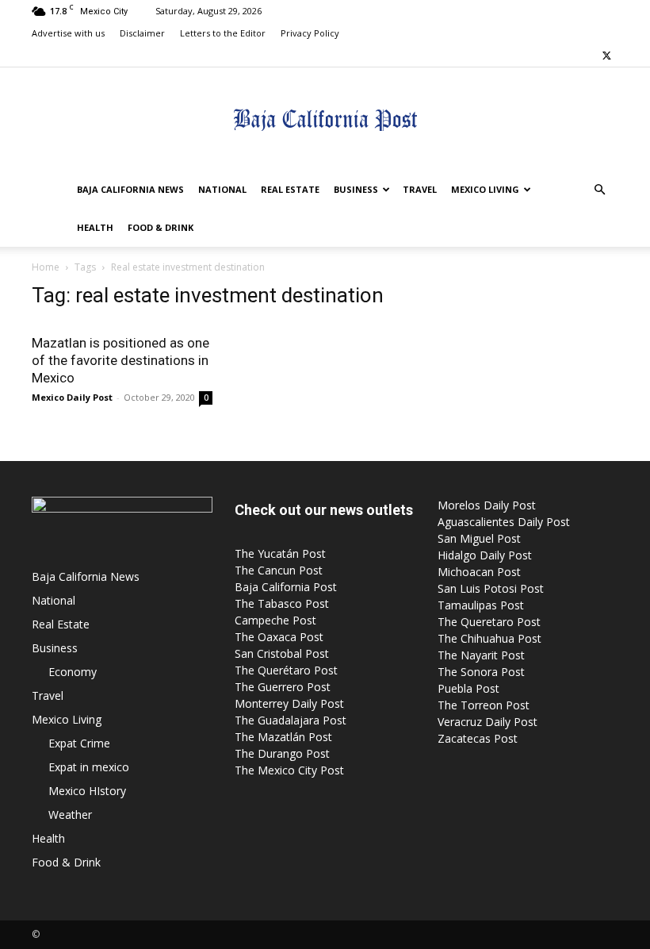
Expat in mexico (88, 766)
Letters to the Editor (223, 33)
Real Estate (290, 189)
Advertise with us (68, 33)
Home (45, 267)
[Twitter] (606, 55)
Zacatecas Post (478, 738)
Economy (72, 671)
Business (356, 189)
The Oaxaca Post (279, 636)
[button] (599, 190)
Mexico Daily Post (72, 397)
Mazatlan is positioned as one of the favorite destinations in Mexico (120, 360)
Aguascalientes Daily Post (504, 521)
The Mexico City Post (289, 770)
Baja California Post (286, 586)
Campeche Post (275, 620)
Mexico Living (485, 189)
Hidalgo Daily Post (485, 555)
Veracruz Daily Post (487, 721)
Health (95, 227)
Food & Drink (160, 227)
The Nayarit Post (481, 655)
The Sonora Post (481, 671)
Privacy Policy (310, 33)
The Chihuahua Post (489, 638)
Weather (70, 814)
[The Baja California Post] (325, 120)
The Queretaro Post (489, 621)
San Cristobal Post (282, 653)
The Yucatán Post (280, 553)
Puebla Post (468, 688)
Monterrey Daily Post (289, 703)
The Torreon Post (484, 705)
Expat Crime (79, 743)
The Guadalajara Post (290, 720)
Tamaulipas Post (481, 605)
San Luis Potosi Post (491, 588)
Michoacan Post (479, 571)
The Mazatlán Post (283, 736)
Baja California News (130, 189)
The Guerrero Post (283, 686)
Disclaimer (142, 33)
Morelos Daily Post (487, 505)
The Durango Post (282, 753)
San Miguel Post (479, 538)
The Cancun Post (279, 570)
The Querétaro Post (286, 670)
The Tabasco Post (282, 603)
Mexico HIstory (87, 790)
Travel (420, 189)
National (222, 189)
